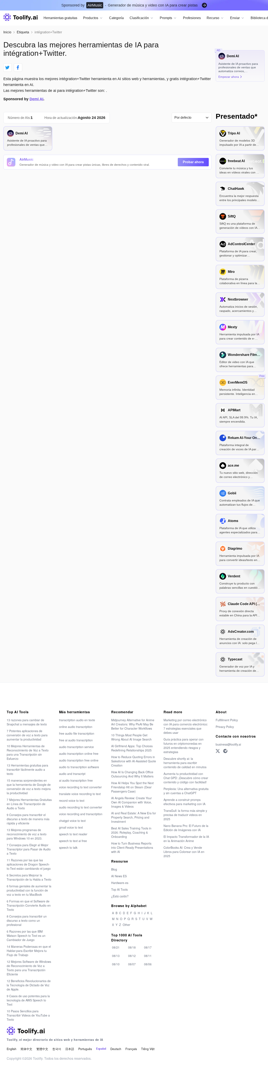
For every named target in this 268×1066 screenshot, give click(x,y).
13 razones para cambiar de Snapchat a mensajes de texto (27, 722)
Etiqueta (23, 32)
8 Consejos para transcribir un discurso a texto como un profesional (27, 920)
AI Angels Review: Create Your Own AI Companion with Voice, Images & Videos (131, 802)
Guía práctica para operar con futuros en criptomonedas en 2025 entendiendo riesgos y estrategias (184, 745)
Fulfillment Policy (227, 720)
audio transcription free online (78, 760)
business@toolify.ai (228, 744)
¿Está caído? (120, 896)
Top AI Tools (119, 889)
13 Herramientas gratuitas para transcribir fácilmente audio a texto (27, 769)
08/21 (116, 947)
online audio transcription (75, 727)
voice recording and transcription (80, 814)
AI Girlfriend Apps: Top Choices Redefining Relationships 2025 (132, 748)
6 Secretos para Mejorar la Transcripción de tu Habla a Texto (29, 877)
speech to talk (68, 847)
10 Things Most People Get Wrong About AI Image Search (131, 737)
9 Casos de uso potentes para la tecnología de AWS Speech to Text (28, 1000)
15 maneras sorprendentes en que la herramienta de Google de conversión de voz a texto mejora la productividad (29, 786)
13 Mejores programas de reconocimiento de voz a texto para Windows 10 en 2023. (26, 834)
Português (85, 1049)
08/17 (148, 947)
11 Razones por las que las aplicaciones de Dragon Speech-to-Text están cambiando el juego (29, 864)
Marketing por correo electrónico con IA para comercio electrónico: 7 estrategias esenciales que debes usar (186, 726)
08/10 (116, 964)
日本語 (69, 1049)
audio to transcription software (79, 767)
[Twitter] (218, 751)
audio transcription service (76, 747)
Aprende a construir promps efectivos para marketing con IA (184, 802)
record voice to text (71, 800)
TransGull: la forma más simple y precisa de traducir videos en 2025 (185, 814)
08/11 (148, 956)
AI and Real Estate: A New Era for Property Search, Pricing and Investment (133, 817)
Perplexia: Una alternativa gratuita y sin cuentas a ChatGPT (186, 791)
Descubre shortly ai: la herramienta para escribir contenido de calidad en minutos (185, 762)
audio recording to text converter (80, 807)
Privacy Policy (225, 727)
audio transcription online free (78, 753)
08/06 (148, 964)
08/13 (116, 956)
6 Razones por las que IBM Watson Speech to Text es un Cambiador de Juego (26, 935)
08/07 (132, 964)
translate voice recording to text (80, 794)
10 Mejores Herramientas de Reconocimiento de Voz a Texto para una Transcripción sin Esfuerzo (28, 752)
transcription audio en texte (77, 720)
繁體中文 (42, 1049)
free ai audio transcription (76, 740)
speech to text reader (73, 834)
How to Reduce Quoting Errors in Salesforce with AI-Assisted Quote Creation (133, 761)
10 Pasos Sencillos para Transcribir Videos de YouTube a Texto (28, 1015)
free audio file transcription (76, 733)
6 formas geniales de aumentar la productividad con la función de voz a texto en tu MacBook (29, 890)
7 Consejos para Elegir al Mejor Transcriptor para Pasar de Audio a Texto (29, 849)
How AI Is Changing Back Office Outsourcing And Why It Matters (132, 774)
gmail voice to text (71, 827)
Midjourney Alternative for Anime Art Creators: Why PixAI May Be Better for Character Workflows (132, 724)
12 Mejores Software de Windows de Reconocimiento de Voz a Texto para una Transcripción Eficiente (29, 967)
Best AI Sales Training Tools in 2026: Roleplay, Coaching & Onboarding (131, 832)
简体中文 (26, 1049)
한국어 (56, 1049)
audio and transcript (72, 774)
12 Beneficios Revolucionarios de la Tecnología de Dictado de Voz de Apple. (29, 985)
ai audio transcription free (76, 780)
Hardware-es (119, 883)
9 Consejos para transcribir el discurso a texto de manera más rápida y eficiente (28, 819)
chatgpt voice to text (72, 821)
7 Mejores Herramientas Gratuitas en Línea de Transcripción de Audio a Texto (29, 804)
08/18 (132, 947)
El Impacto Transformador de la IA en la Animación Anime (186, 838)
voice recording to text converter (80, 787)
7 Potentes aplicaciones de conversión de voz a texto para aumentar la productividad (27, 735)
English (11, 1049)
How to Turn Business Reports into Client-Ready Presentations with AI (132, 847)
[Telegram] (225, 751)
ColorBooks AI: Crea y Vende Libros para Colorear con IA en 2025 (184, 851)
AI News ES (119, 876)
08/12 (132, 956)
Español (101, 1048)
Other (126, 925)
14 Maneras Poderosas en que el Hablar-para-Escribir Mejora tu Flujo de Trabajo (29, 950)
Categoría (116, 18)
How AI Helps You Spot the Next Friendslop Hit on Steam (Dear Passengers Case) (132, 787)
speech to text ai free (73, 841)
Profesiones (192, 18)
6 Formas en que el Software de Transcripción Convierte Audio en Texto (29, 905)
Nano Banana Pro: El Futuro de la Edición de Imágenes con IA (186, 828)
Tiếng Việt (148, 1049)
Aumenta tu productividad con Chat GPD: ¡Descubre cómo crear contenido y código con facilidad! (186, 778)
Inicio (7, 32)
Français (131, 1049)
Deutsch (115, 1049)
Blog (114, 869)
